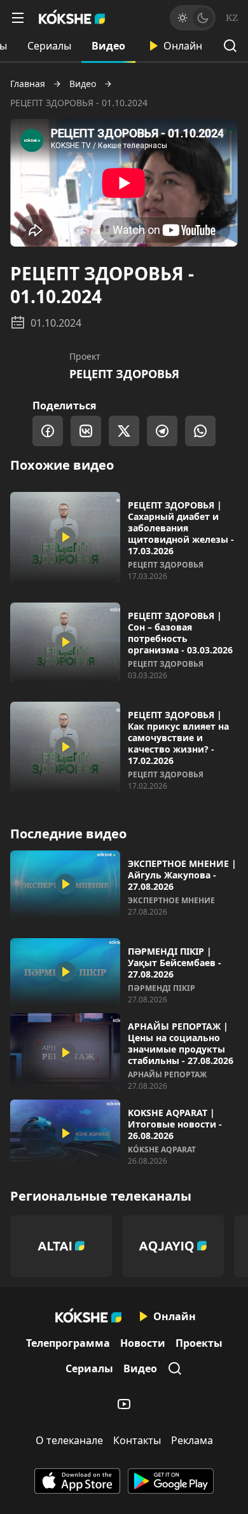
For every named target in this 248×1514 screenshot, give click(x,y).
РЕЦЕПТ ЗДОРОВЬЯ (124, 373)
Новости (142, 1343)
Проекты (199, 1343)
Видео (108, 46)
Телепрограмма (68, 1343)
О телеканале (69, 1440)
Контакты (137, 1440)
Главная (27, 84)
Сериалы (49, 46)
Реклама (192, 1440)
